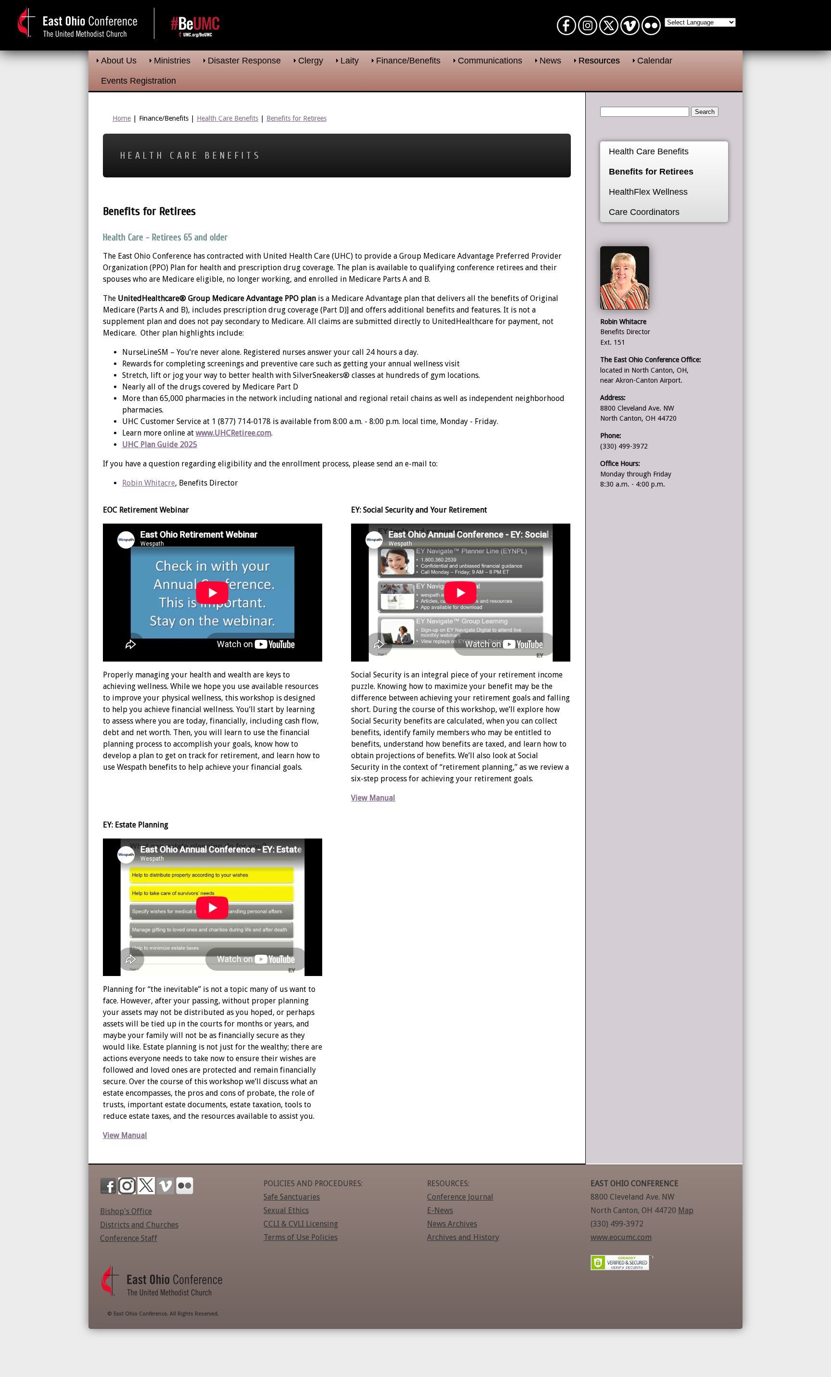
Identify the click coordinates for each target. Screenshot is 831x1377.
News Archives (452, 1223)
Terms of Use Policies (301, 1237)
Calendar (654, 60)
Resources (599, 60)
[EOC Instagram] (587, 30)
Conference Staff (128, 1238)
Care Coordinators (644, 212)
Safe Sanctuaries (292, 1197)
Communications (490, 60)
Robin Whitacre (148, 483)
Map (685, 1210)
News (550, 60)
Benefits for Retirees (296, 118)
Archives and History (463, 1237)
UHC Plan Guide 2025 (159, 444)
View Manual (373, 797)
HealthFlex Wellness (648, 192)
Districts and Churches (139, 1224)
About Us (119, 60)
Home (122, 118)
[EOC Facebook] (566, 30)
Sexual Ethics (286, 1210)
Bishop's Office (126, 1211)
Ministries (172, 60)
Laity (349, 60)
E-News (440, 1210)
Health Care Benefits (227, 118)
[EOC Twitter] (608, 30)
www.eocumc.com (621, 1237)
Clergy (310, 60)
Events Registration (138, 81)
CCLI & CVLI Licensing (301, 1223)
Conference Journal (460, 1197)
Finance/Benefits (408, 60)
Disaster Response (244, 60)
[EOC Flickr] (651, 30)
